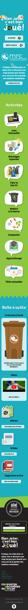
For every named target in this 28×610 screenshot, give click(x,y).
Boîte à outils (11, 45)
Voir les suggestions (11, 481)
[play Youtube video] (14, 387)
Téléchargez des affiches (12, 427)
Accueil (3, 571)
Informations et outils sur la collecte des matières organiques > (14, 365)
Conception (14, 602)
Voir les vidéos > (14, 397)
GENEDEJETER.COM (6, 576)
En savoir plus (9, 454)
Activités (11, 38)
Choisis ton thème (6, 578)
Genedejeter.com (14, 83)
